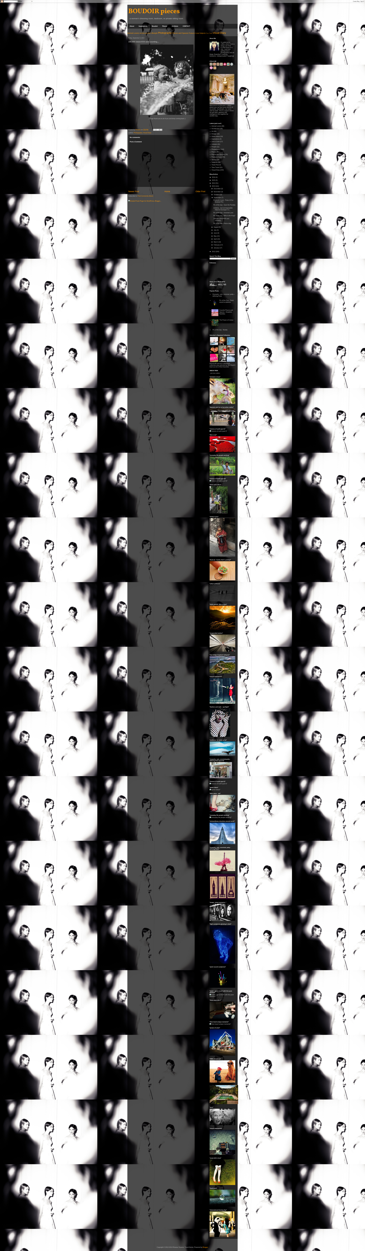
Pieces (164, 26)
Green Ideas (215, 136)
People (213, 147)
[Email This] (154, 130)
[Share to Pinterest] (161, 130)
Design (213, 134)
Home (167, 191)
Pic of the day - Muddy (220, 330)
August (216, 227)
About (132, 26)
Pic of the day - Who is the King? (224, 215)
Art (149, 33)
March (216, 242)
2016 (214, 177)
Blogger (205, 1247)
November (217, 192)
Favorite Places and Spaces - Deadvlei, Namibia (226, 312)
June (215, 233)
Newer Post (133, 191)
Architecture (144, 33)
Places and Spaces (180, 33)
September (217, 197)
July (215, 230)
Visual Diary (219, 33)
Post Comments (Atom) (145, 196)
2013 (214, 186)
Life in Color (215, 141)
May (215, 236)
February (217, 245)
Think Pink (215, 165)
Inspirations (143, 26)
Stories (213, 160)
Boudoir (155, 26)
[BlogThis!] (156, 130)
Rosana (138, 129)
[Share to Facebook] (159, 130)
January (216, 248)
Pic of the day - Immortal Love (223, 213)
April (215, 239)
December (217, 188)
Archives (175, 26)
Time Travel (209, 33)
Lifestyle (154, 33)
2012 (214, 251)
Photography (165, 33)
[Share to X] (158, 130)
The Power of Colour (226, 320)
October (216, 194)
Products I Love (194, 33)
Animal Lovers (133, 33)
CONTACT (186, 26)
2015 (214, 180)
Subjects (203, 33)
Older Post (200, 191)
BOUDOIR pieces (154, 11)
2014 (214, 183)
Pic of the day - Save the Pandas (224, 205)
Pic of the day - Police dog (222, 223)
